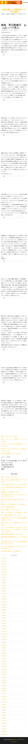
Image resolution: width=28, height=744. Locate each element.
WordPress (14, 739)
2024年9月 (3, 607)
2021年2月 (3, 723)
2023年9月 (3, 639)
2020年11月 (4, 731)
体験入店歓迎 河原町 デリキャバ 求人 (11, 534)
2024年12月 (4, 599)
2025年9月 (3, 575)
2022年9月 (3, 672)
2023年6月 (3, 648)
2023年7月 (3, 645)
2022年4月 (3, 685)
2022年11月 (4, 667)
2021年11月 (4, 699)
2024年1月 (3, 629)
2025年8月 (3, 577)
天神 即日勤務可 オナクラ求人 (10, 454)
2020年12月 (4, 729)
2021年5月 (3, 715)
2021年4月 (3, 718)
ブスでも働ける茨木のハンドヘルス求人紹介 (14, 484)
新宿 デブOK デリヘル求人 (9, 436)
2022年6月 (3, 680)
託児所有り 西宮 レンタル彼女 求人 (11, 551)
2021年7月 (3, 710)
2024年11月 (4, 602)
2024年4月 (3, 621)
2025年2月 (3, 593)
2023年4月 (3, 653)
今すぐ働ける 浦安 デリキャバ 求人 (11, 515)
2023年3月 (3, 656)
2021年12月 (4, 696)
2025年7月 (3, 580)
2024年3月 (3, 623)
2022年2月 (3, 691)
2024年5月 (3, 618)
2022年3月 (3, 688)
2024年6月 (3, 615)
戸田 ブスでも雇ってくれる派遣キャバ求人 (14, 512)
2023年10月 (4, 637)
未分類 (8, 457)
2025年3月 (3, 591)
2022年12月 (4, 664)
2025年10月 (4, 572)
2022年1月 (3, 694)
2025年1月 (3, 596)
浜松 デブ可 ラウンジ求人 (9, 477)
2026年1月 (3, 564)
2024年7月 (3, 612)
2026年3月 (3, 558)
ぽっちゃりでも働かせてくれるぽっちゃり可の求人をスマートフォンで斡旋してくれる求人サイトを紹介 (14, 529)
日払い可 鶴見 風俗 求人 (8, 507)
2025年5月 (3, 585)
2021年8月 (3, 707)
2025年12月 (4, 566)
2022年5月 (3, 683)
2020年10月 (4, 734)
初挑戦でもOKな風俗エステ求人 (10, 492)
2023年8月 (3, 642)
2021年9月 (3, 704)
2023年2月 (3, 658)
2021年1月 (3, 726)
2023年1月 (3, 661)
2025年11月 (4, 569)
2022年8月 (3, 675)
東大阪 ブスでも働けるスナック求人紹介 (13, 504)
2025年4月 (3, 588)
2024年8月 (3, 610)
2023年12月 (4, 631)
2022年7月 (3, 677)
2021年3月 (3, 721)
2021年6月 (3, 713)
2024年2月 (3, 626)
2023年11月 (4, 634)
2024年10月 (4, 604)
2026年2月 (3, 561)
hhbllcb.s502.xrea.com (5, 32)
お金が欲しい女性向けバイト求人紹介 (14, 10)
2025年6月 (3, 583)
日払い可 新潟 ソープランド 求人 (10, 510)
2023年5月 (3, 650)
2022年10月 (4, 669)
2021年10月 (4, 702)
